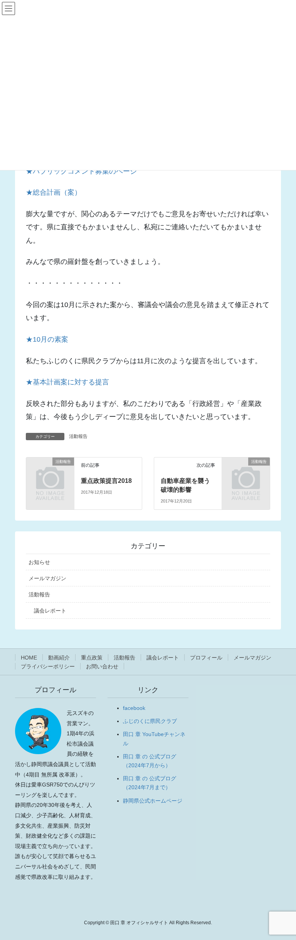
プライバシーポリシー (48, 666)
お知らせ (39, 562)
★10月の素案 (47, 339)
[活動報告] (50, 472)
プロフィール (206, 657)
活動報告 (78, 436)
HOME (29, 657)
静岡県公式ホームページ (152, 801)
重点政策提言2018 (106, 481)
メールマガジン (47, 578)
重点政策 (92, 657)
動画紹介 (59, 657)
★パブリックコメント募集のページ (81, 171)
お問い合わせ (102, 666)
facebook (134, 708)
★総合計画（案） (53, 192)
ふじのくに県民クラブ (150, 721)
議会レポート (50, 611)
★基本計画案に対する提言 (67, 382)
